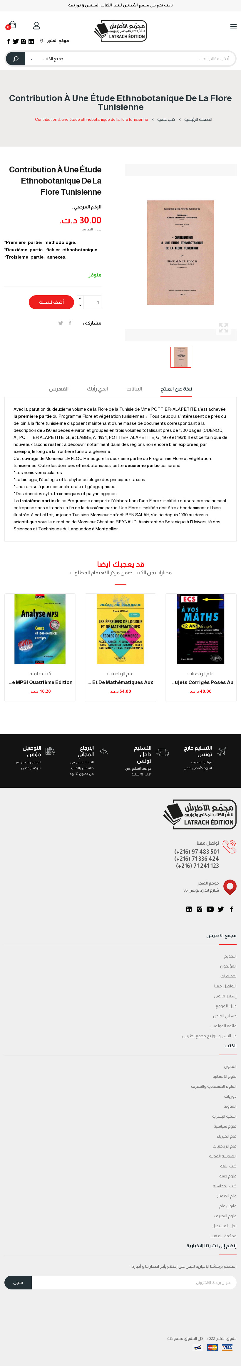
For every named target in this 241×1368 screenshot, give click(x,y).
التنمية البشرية (224, 1116)
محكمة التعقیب (223, 1235)
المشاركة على (70, 323)
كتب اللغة (228, 1166)
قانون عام (228, 1206)
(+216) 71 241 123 (197, 866)
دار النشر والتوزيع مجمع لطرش (209, 1035)
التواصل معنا (225, 986)
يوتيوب (210, 909)
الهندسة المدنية (223, 1156)
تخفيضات (228, 976)
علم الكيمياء (227, 1196)
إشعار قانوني (225, 996)
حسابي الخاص (225, 1016)
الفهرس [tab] (58, 389)
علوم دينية (228, 1176)
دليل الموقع (226, 1006)
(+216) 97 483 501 (196, 851)
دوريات (230, 1096)
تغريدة (60, 323)
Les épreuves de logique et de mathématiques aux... (120, 682)
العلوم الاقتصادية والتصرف (214, 1086)
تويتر (220, 909)
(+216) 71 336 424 (196, 859)
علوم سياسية (225, 1126)
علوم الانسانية (224, 1076)
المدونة (230, 1106)
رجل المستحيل (224, 1225)
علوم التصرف (225, 1215)
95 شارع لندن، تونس (201, 890)
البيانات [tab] (134, 389)
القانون (230, 1066)
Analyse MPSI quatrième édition (40, 682)
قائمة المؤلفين (223, 1026)
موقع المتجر (57, 40)
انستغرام (199, 909)
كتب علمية (40, 673)
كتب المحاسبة (225, 1186)
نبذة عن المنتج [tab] (176, 389)
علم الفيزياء (227, 1136)
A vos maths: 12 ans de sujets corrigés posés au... (200, 682)
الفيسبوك (231, 909)
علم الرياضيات (120, 673)
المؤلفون (228, 966)
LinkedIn (189, 909)
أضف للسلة (51, 302)
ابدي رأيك (97, 389)
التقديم (230, 956)
